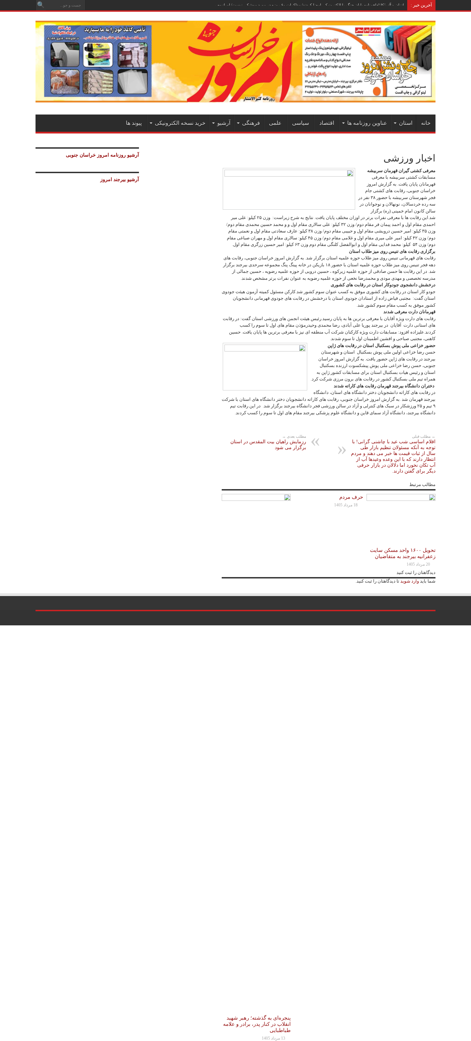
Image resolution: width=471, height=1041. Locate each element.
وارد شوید (409, 581)
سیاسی (300, 123)
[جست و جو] (41, 5)
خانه (426, 123)
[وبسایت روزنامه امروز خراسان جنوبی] (235, 97)
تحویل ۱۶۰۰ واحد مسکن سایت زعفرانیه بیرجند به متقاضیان (402, 553)
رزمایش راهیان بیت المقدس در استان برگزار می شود (268, 442)
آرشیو (223, 123)
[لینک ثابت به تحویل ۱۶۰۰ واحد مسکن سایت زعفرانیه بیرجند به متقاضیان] (401, 499)
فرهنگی (251, 123)
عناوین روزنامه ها (367, 123)
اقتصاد (326, 123)
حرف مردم (351, 497)
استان (405, 123)
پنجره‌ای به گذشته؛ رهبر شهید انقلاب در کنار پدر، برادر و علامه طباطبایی (257, 1024)
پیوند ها (134, 123)
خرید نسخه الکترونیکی (180, 123)
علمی (275, 123)
